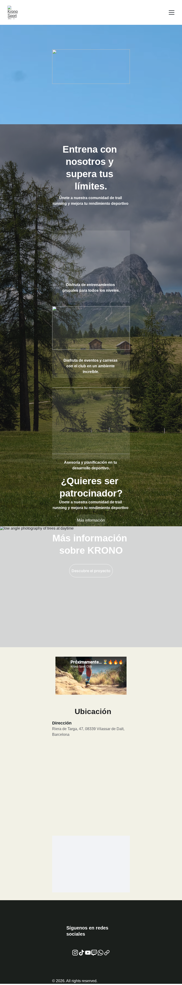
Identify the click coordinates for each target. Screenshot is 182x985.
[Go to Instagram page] (75, 952)
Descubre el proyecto (91, 570)
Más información (91, 520)
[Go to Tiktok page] (81, 952)
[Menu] (171, 12)
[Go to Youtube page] (88, 952)
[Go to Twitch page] (94, 952)
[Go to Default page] (107, 952)
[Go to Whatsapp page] (100, 952)
